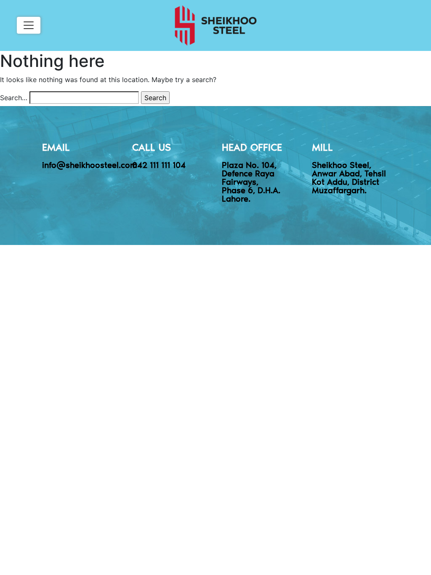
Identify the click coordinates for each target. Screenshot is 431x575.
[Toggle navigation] (28, 25)
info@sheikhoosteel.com (89, 164)
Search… (13, 97)
